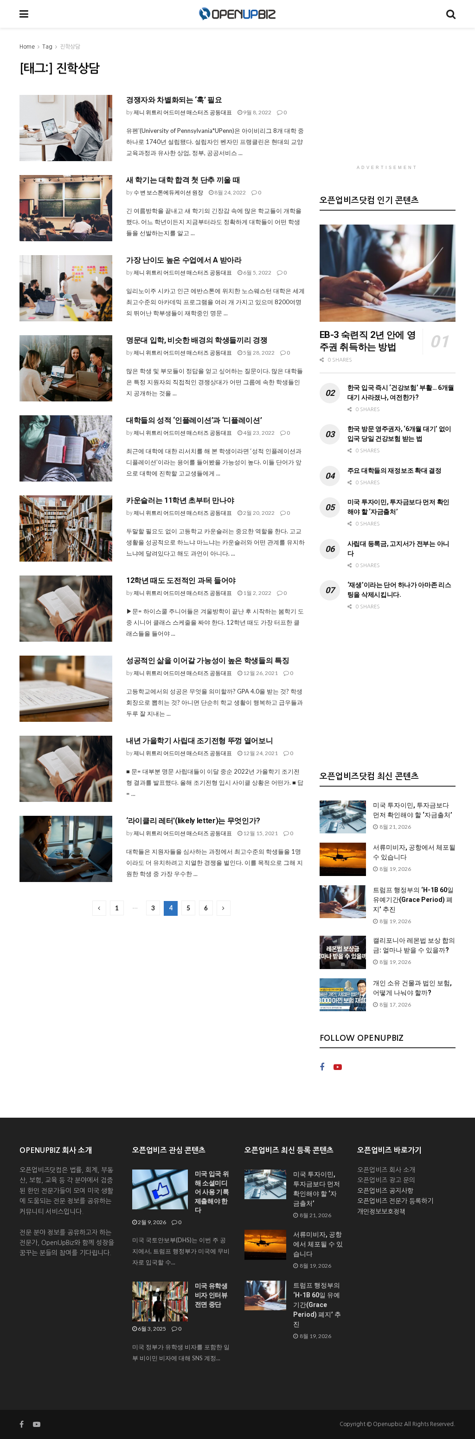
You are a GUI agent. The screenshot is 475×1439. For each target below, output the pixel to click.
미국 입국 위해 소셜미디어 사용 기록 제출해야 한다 (212, 1192)
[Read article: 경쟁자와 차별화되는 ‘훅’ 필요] (65, 128)
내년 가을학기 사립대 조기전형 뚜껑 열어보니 (199, 740)
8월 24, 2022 (229, 192)
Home (27, 47)
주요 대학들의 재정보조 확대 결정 (394, 470)
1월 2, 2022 (256, 592)
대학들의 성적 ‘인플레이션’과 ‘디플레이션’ (194, 420)
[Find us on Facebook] (322, 1067)
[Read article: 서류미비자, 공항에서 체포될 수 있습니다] (343, 859)
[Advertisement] (389, 99)
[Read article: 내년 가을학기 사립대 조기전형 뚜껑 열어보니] (65, 769)
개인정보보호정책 (381, 1211)
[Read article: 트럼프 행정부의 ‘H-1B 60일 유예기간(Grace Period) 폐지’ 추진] (343, 902)
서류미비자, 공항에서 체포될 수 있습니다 (318, 1244)
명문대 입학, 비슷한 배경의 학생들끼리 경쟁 (196, 340)
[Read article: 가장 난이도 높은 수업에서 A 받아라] (65, 288)
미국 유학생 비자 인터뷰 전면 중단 (211, 1295)
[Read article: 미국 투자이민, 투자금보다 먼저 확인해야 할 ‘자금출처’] (343, 817)
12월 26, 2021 (260, 672)
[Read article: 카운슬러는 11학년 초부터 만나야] (65, 528)
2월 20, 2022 (258, 512)
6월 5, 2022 (256, 272)
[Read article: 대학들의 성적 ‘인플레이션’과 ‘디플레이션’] (65, 448)
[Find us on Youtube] (338, 1067)
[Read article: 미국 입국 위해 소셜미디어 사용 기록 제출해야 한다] (160, 1189)
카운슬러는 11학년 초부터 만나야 (180, 500)
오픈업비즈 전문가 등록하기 (395, 1201)
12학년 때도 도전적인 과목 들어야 (181, 580)
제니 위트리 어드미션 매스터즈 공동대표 (183, 112)
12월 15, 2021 (260, 833)
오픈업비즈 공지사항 (385, 1191)
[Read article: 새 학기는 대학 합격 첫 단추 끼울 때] (65, 208)
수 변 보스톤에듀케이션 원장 (168, 192)
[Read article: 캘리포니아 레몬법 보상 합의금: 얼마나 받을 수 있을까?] (343, 952)
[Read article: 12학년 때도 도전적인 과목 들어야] (65, 609)
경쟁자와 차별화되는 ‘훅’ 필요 (174, 99)
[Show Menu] (23, 14)
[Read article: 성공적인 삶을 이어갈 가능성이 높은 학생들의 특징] (65, 689)
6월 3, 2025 (151, 1328)
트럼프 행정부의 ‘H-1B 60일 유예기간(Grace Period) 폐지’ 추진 (413, 899)
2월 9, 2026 (151, 1222)
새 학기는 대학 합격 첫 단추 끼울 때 (183, 179)
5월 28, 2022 (258, 352)
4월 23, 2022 (258, 432)
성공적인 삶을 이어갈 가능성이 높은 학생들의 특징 (207, 660)
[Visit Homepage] (237, 13)
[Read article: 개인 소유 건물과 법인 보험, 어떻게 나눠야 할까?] (343, 995)
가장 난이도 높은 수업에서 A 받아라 (184, 260)
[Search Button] (451, 14)
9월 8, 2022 (256, 112)
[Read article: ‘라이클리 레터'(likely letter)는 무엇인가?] (65, 849)
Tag (47, 47)
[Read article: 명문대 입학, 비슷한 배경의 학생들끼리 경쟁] (65, 368)
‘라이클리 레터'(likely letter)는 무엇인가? (193, 820)
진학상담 (70, 47)
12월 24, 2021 (260, 753)
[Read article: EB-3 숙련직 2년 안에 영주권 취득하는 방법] (388, 273)
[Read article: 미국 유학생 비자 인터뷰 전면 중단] (160, 1301)
